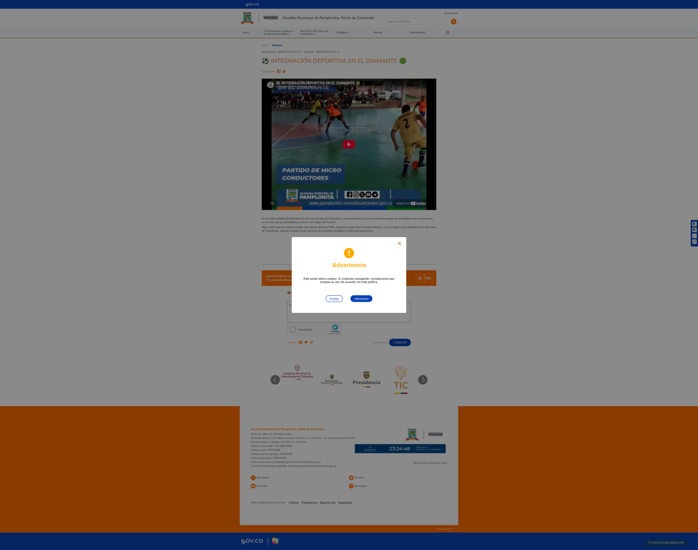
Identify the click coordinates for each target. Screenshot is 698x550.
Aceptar (334, 298)
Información (361, 298)
